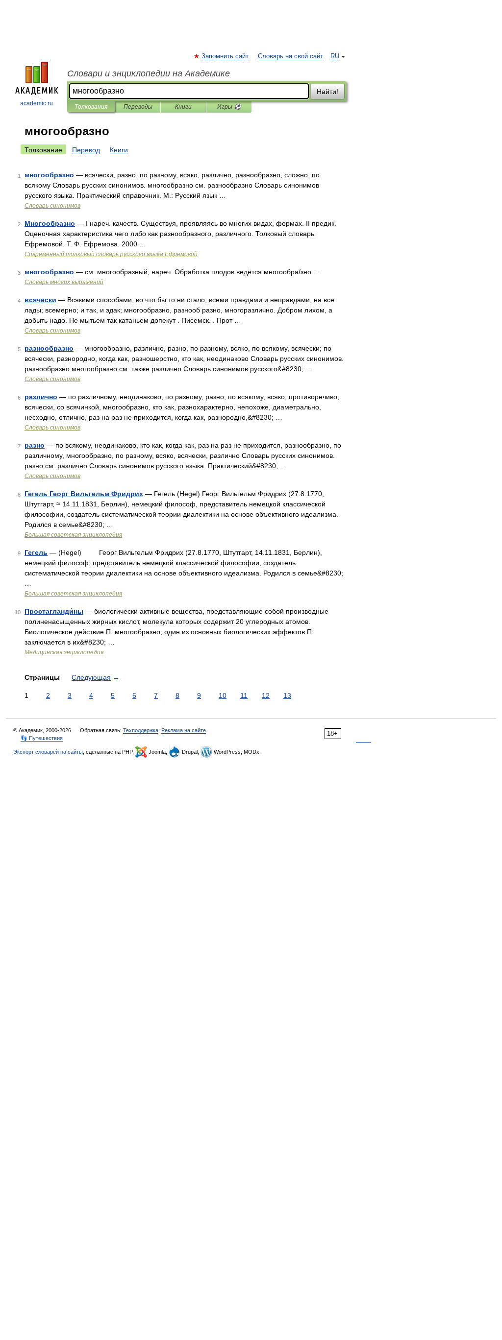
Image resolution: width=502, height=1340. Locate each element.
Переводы (138, 106)
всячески (40, 300)
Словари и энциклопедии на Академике (148, 73)
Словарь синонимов (52, 205)
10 (222, 695)
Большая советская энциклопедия (73, 534)
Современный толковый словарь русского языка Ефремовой (111, 254)
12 (266, 695)
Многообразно (50, 223)
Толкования (91, 106)
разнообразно (49, 348)
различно (41, 397)
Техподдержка (140, 730)
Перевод (86, 150)
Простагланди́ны (54, 611)
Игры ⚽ (229, 106)
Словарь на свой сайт (290, 56)
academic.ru (36, 103)
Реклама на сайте (183, 730)
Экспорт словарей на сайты (48, 752)
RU (334, 56)
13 (287, 695)
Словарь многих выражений (64, 282)
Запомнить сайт (225, 56)
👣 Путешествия (42, 738)
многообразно (49, 175)
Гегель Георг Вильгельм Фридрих (84, 494)
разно (35, 445)
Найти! (327, 92)
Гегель (36, 552)
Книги (183, 106)
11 (244, 695)
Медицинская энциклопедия (64, 652)
